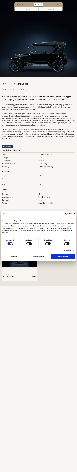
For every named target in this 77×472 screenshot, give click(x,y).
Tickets (20, 4)
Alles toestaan (63, 256)
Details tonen (66, 250)
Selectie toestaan (38, 256)
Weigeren (14, 256)
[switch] (29, 243)
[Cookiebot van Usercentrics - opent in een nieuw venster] (66, 214)
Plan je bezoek (7, 146)
